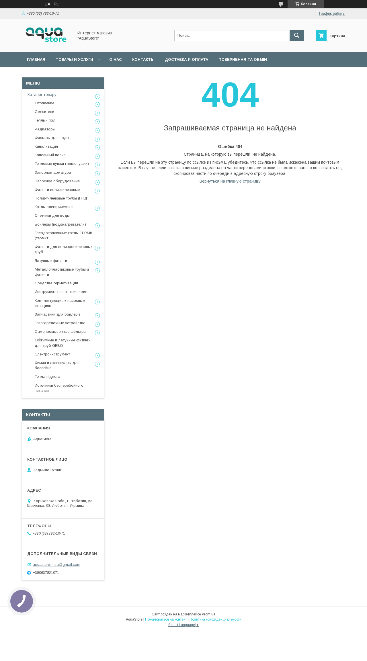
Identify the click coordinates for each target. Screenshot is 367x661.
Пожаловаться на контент (166, 619)
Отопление (44, 103)
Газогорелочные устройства (60, 323)
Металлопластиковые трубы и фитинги (62, 272)
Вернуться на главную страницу (230, 181)
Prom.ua (208, 614)
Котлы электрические (54, 207)
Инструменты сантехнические (61, 292)
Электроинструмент (52, 354)
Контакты (143, 59)
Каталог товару (42, 94)
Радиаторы (45, 129)
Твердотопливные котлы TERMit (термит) (63, 235)
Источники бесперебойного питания (59, 388)
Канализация (46, 146)
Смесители (44, 111)
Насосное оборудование (57, 181)
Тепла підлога (47, 376)
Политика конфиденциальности (215, 619)
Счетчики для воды (52, 215)
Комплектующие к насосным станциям (60, 303)
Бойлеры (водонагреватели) (60, 224)
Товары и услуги (74, 59)
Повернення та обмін (242, 59)
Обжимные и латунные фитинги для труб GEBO (63, 342)
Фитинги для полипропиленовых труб (64, 249)
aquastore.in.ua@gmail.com (56, 564)
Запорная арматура (53, 172)
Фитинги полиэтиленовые (57, 189)
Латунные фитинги (51, 261)
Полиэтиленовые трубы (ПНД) (62, 198)
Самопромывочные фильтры (60, 331)
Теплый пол (45, 120)
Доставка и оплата (186, 59)
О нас (115, 59)
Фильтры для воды (52, 138)
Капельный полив (50, 155)
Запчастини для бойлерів (58, 314)
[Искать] (297, 35)
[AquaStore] (46, 44)
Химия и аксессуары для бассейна (57, 365)
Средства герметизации (56, 283)
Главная (36, 59)
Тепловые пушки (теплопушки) (62, 163)
